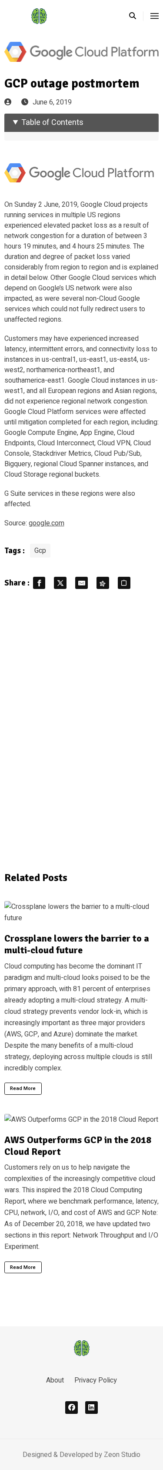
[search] (136, 16)
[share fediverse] (102, 583)
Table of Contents (52, 122)
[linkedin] (91, 1407)
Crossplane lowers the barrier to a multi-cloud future (76, 944)
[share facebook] (39, 583)
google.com (46, 523)
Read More (23, 1088)
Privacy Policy (95, 1380)
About (55, 1380)
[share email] (81, 583)
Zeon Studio (122, 1455)
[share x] (60, 583)
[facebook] (71, 1407)
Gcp (40, 550)
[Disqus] (81, 729)
